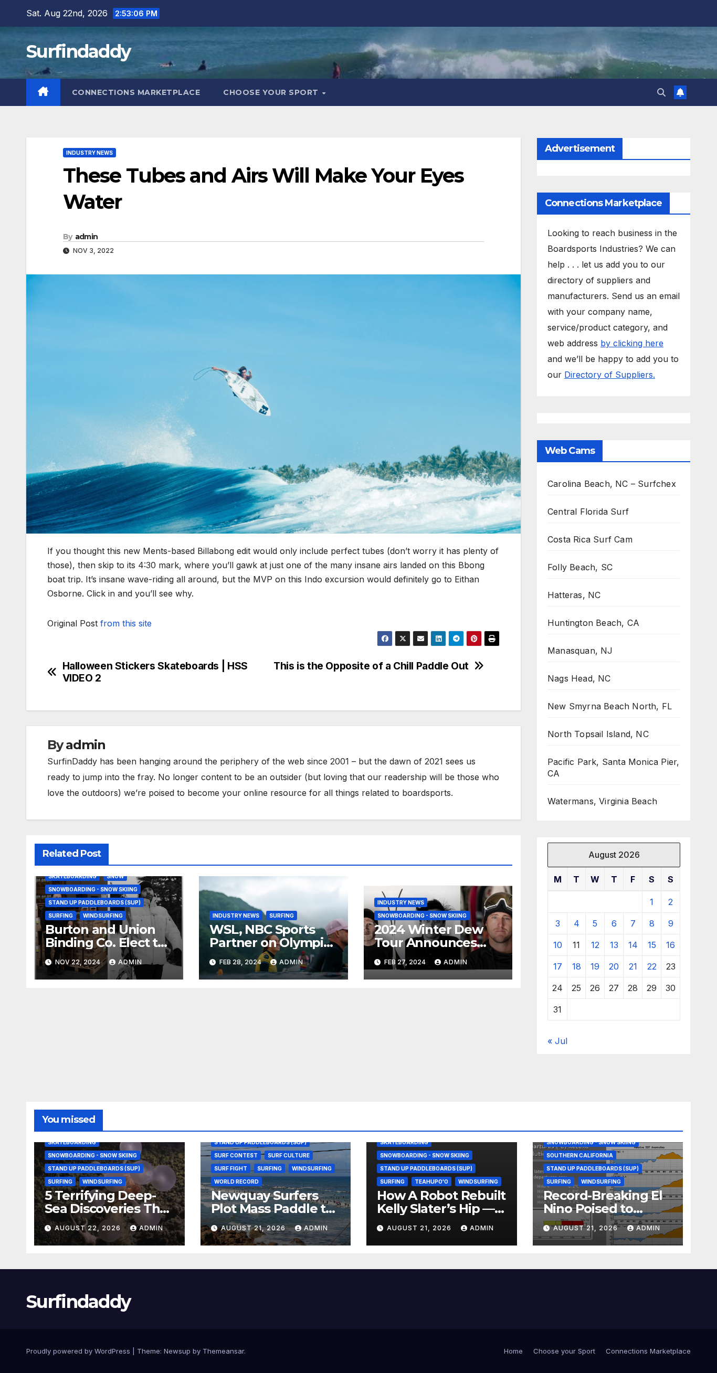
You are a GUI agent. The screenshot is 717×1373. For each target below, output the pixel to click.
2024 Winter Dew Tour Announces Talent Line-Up (428, 942)
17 (557, 966)
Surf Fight (230, 1168)
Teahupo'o (431, 1181)
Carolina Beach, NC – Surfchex (611, 483)
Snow (115, 876)
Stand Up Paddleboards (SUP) (94, 902)
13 (614, 945)
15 (652, 945)
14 (633, 945)
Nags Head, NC (579, 678)
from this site (126, 623)
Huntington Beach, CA (593, 623)
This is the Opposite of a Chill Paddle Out (371, 666)
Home (513, 1351)
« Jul (557, 1041)
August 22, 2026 (89, 1228)
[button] (661, 92)
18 (576, 966)
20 (614, 966)
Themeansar (223, 1351)
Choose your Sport (272, 92)
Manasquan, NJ (580, 650)
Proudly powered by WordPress (79, 1351)
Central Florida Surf (588, 511)
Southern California (579, 1155)
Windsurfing (103, 915)
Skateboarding (72, 876)
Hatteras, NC (573, 595)
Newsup (177, 1351)
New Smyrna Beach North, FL (609, 706)
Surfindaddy (78, 51)
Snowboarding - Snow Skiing (93, 889)
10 (557, 945)
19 (595, 966)
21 (633, 966)
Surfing (60, 915)
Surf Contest (236, 1155)
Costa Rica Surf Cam (589, 539)
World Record (236, 1181)
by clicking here (631, 343)
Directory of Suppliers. (609, 374)
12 (595, 945)
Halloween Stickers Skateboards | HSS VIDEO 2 (155, 672)
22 (652, 966)
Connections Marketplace (136, 92)
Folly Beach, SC (580, 567)
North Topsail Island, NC (598, 734)
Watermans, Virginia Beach (602, 801)
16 (670, 945)
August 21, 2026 (254, 1228)
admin (86, 236)
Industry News (89, 153)
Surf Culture (289, 1155)
